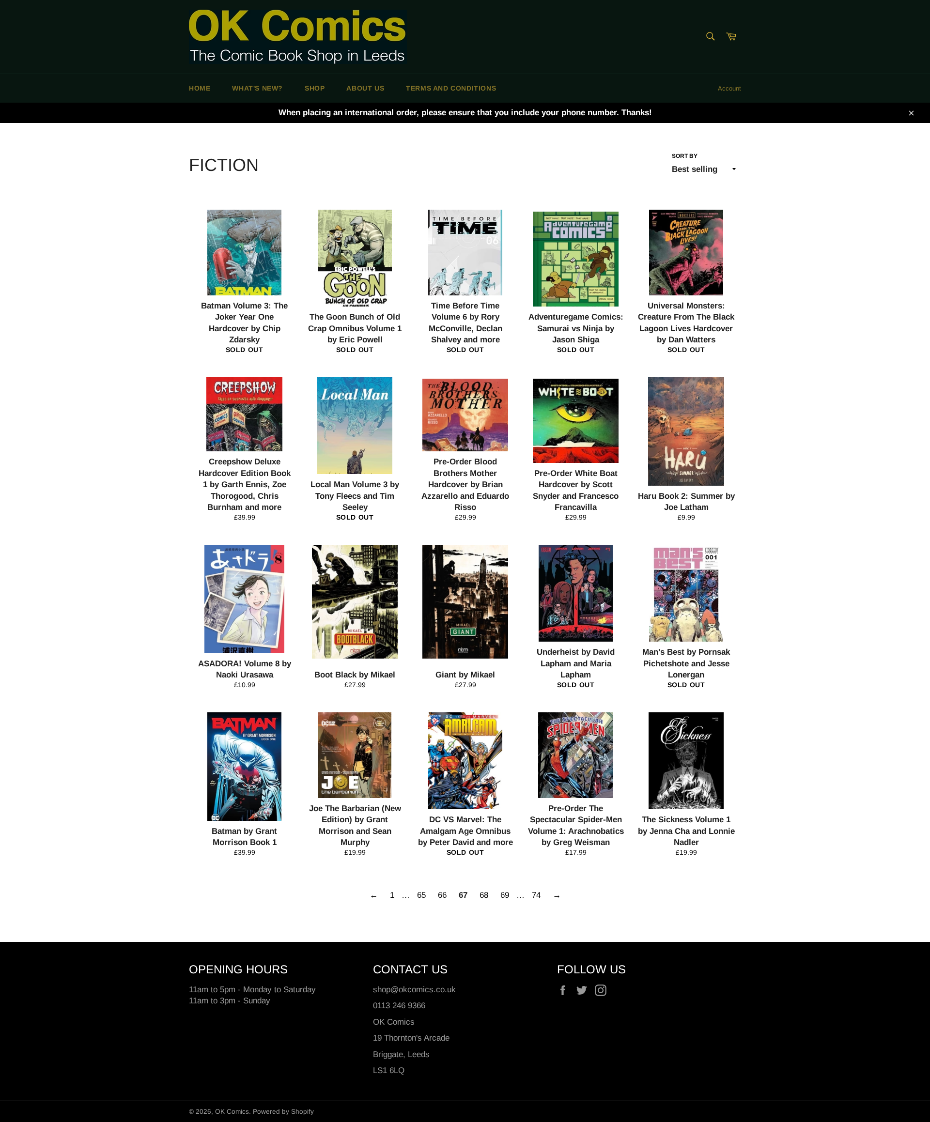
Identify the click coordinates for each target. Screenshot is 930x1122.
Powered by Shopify (283, 1111)
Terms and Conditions (451, 88)
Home (199, 88)
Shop (315, 88)
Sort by (685, 156)
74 (536, 895)
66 (442, 895)
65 (421, 895)
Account (729, 88)
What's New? (257, 88)
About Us (365, 88)
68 (484, 895)
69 (504, 895)
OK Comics (232, 1111)
